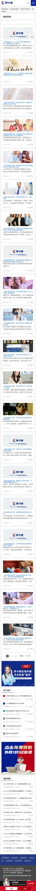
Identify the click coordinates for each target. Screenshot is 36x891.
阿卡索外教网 (13, 9)
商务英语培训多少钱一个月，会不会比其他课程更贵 (17, 576)
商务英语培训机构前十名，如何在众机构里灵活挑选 (17, 639)
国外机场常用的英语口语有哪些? (17, 418)
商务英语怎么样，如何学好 (17, 197)
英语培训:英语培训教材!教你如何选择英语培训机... (18, 74)
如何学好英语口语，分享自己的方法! (17, 355)
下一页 (27, 656)
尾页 (21, 656)
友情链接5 (18, 861)
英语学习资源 (25, 9)
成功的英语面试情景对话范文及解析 (17, 544)
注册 (25, 888)
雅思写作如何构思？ (12, 733)
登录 (11, 888)
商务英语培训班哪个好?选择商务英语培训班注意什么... (18, 261)
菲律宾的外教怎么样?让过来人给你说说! (18, 292)
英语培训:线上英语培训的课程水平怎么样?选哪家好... (18, 134)
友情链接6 (27, 861)
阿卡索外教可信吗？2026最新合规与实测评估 (19, 798)
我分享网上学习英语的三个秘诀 (17, 387)
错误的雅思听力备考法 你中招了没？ (18, 711)
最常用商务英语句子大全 (17, 513)
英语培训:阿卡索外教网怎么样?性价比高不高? (18, 166)
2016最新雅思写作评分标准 (15, 703)
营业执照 (19, 872)
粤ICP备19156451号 (9, 868)
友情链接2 (23, 858)
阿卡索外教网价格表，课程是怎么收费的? (17, 42)
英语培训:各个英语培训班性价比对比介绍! (18, 103)
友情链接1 (14, 858)
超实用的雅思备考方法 (13, 718)
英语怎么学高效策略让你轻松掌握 (17, 450)
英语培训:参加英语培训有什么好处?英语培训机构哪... (18, 229)
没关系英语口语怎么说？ (14, 726)
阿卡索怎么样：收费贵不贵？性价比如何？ (18, 812)
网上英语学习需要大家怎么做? (17, 324)
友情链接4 (9, 861)
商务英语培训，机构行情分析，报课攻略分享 (17, 607)
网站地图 (13, 872)
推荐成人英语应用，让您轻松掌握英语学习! (17, 481)
